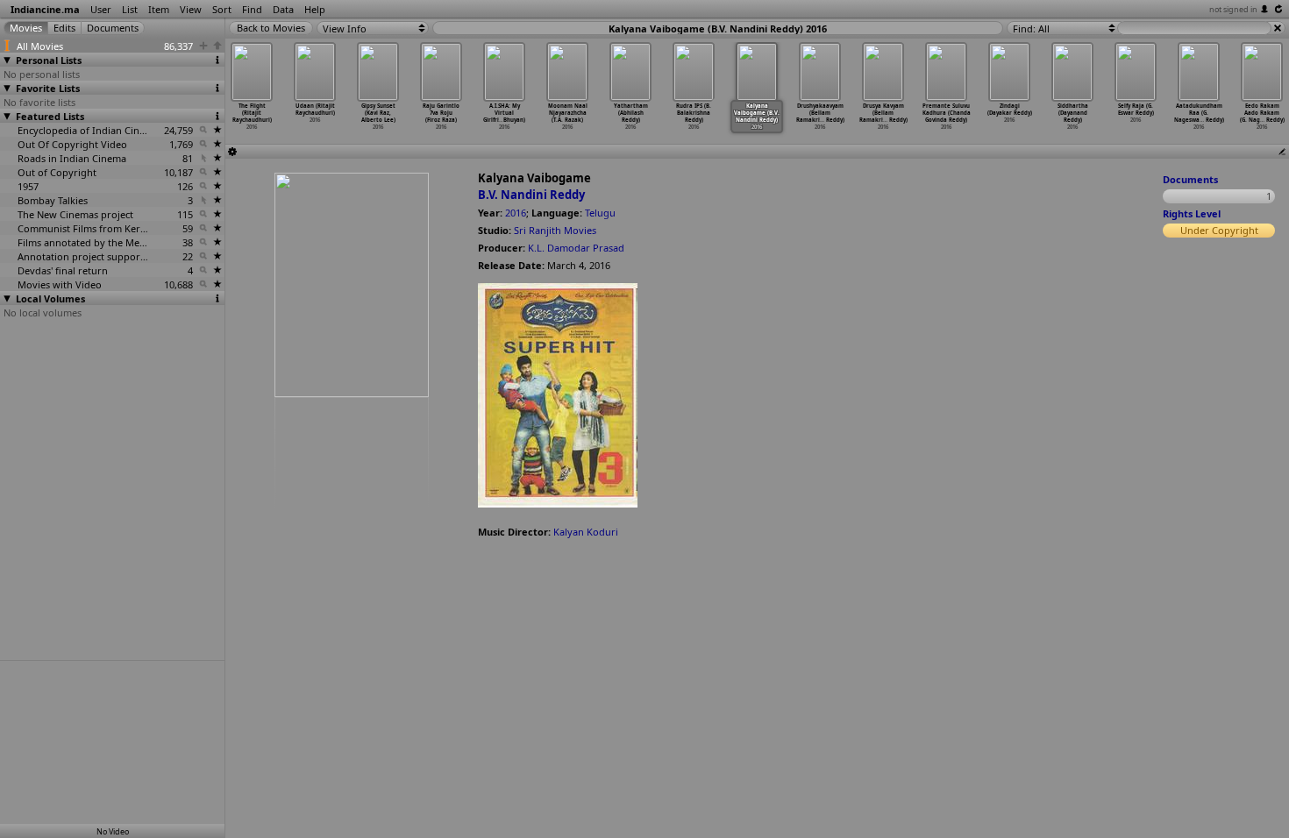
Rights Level (1192, 213)
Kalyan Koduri (585, 531)
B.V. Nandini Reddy (531, 194)
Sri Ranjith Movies (555, 230)
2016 (515, 212)
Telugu (600, 212)
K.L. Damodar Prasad (576, 247)
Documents (1190, 179)
